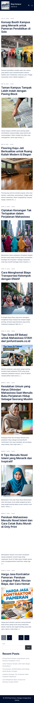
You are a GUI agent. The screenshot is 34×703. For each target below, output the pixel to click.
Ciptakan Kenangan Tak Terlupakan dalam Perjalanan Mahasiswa (16, 213)
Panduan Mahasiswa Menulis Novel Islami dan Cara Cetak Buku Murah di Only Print (17, 522)
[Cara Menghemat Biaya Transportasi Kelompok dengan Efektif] (17, 298)
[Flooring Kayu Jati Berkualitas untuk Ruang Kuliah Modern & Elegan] (17, 174)
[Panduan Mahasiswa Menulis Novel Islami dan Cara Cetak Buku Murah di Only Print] (17, 541)
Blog (12, 18)
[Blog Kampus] (5, 5)
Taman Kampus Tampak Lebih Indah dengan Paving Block (16, 91)
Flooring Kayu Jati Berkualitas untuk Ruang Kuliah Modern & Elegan (16, 151)
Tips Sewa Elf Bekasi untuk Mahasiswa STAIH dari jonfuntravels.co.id (16, 338)
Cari (3, 644)
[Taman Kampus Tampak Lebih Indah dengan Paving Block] (17, 112)
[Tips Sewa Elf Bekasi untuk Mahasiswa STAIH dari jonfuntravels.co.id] (17, 355)
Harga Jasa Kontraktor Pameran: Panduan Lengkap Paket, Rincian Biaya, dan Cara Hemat (16, 579)
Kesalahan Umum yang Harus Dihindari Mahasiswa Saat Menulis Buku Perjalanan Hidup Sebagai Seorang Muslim (17, 393)
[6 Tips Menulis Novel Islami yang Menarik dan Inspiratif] (17, 481)
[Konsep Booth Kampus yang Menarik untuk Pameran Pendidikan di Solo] (17, 51)
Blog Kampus (16, 4)
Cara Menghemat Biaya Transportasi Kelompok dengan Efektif (16, 276)
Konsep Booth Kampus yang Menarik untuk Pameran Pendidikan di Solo (15, 27)
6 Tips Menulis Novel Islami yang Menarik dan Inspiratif (16, 458)
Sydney (17, 700)
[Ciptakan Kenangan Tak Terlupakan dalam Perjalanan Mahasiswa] (17, 236)
